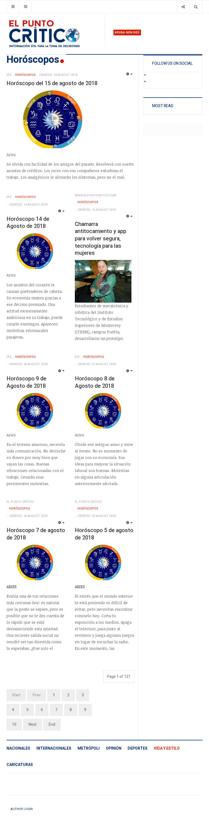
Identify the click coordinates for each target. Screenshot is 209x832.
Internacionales (53, 748)
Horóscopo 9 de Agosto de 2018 (26, 382)
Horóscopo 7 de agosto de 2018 (36, 534)
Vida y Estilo (167, 748)
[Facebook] (152, 75)
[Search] (195, 6)
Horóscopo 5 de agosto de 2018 (104, 534)
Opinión (113, 748)
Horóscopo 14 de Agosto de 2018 (28, 222)
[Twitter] (152, 82)
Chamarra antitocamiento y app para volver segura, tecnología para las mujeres (100, 238)
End (52, 724)
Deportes (137, 748)
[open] (13, 6)
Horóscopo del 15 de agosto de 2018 (52, 83)
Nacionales (18, 748)
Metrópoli (89, 748)
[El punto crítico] (53, 34)
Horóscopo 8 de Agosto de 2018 (95, 382)
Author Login (22, 809)
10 (14, 724)
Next (32, 724)
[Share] (183, 6)
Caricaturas (20, 765)
